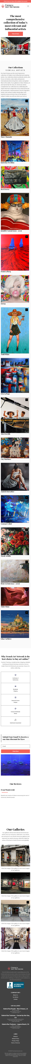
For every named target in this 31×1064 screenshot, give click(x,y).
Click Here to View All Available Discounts (15, 1)
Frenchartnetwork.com (17, 1051)
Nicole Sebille (6, 556)
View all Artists (15, 70)
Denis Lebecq (6, 272)
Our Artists (15, 997)
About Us (15, 995)
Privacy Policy (15, 1040)
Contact (15, 999)
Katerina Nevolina (7, 163)
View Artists (15, 34)
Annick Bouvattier (7, 492)
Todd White (5, 354)
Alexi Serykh (5, 434)
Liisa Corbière (6, 639)
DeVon (3, 304)
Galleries (15, 1036)
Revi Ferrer (5, 189)
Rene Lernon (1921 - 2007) (10, 584)
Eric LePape (5, 394)
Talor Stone (5, 607)
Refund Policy (15, 1038)
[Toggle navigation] (28, 6)
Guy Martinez (6, 459)
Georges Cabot (6, 524)
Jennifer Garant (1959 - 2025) (11, 231)
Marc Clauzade (6, 137)
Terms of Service (15, 1043)
